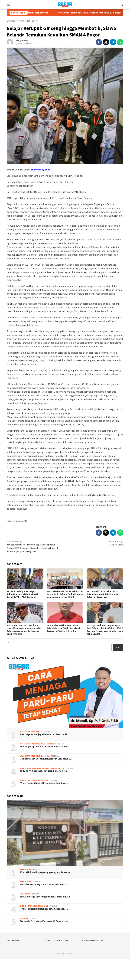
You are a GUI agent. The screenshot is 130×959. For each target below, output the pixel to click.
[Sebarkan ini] (99, 42)
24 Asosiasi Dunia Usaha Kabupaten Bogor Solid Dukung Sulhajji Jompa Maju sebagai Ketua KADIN (65, 594)
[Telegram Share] (113, 42)
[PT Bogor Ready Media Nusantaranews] (65, 4)
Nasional (35, 732)
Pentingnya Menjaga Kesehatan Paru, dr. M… (44, 734)
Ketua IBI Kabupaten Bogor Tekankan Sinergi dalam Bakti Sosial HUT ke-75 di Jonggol (22, 594)
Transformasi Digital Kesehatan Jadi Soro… (44, 783)
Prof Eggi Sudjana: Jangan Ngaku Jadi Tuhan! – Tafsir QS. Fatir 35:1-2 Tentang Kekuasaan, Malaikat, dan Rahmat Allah (105, 629)
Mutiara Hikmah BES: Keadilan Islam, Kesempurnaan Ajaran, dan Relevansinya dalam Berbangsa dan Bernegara (24, 629)
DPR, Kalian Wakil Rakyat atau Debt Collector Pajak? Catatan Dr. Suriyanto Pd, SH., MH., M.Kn (64, 628)
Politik (45, 768)
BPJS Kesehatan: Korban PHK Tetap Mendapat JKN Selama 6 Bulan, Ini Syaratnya (102, 594)
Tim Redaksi (13, 940)
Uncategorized (47, 744)
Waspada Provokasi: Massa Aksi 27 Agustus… (44, 921)
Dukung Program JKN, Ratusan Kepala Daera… (45, 746)
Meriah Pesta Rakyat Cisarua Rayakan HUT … (44, 884)
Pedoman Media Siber (93, 940)
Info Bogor (25, 768)
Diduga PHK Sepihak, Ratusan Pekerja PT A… (44, 771)
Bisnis (23, 780)
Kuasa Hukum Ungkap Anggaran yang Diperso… (46, 872)
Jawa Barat (25, 756)
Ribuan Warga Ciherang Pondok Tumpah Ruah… (46, 896)
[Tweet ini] (106, 42)
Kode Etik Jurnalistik (56, 940)
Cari (8, 642)
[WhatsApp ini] (120, 42)
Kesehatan (25, 732)
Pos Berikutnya (116, 543)
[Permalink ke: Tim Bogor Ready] (10, 41)
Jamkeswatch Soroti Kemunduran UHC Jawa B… (46, 758)
